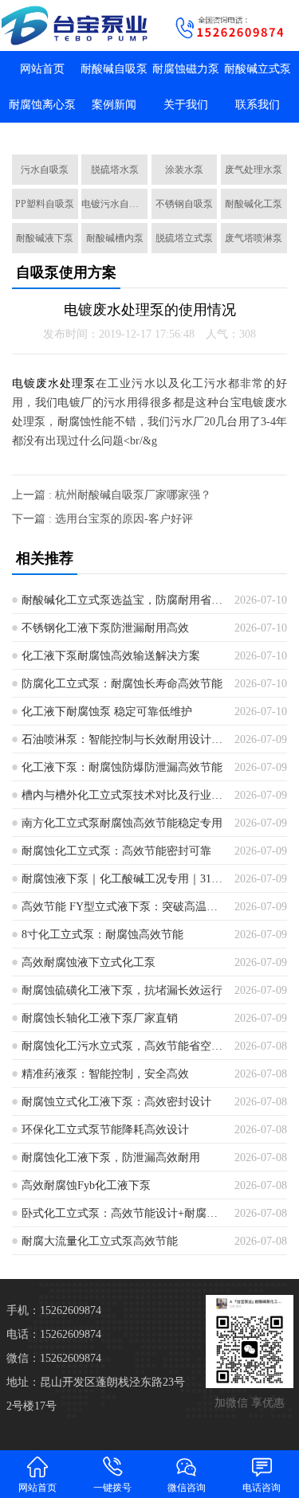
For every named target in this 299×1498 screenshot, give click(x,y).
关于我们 (185, 105)
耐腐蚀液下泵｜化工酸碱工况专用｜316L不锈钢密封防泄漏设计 (122, 879)
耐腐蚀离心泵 (42, 105)
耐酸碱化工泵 (253, 203)
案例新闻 (114, 105)
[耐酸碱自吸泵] (75, 25)
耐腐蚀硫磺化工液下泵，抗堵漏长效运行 (122, 990)
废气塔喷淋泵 (253, 238)
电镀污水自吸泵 (114, 203)
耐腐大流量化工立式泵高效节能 (100, 1241)
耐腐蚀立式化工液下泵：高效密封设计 (116, 1102)
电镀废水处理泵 (54, 383)
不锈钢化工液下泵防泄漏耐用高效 (105, 628)
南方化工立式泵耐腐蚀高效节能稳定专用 (122, 823)
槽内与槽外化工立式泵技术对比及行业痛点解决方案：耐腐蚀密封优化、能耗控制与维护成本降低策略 (122, 795)
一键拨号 (112, 1487)
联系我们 (257, 105)
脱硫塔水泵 (115, 169)
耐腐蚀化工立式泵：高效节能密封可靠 (116, 851)
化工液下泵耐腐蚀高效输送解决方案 (111, 656)
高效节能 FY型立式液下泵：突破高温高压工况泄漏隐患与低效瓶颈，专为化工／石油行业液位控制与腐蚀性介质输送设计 (122, 907)
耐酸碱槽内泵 (115, 238)
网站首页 (42, 69)
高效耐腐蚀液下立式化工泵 (88, 962)
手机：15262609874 (53, 1310)
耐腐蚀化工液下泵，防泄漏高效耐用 (111, 1158)
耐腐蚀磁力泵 (185, 69)
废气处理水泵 (253, 169)
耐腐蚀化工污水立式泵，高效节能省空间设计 (122, 1046)
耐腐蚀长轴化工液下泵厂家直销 (100, 1018)
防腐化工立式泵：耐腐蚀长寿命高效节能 (122, 684)
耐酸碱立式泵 (257, 69)
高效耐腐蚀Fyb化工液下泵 (86, 1185)
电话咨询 (261, 1487)
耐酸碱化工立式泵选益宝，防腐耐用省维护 (122, 600)
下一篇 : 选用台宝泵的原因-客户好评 (102, 519)
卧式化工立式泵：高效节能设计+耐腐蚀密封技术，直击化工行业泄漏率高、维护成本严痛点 (122, 1213)
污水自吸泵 (45, 169)
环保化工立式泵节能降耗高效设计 (105, 1130)
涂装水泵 (184, 169)
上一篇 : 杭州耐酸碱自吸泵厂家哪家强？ (111, 495)
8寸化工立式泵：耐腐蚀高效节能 (102, 935)
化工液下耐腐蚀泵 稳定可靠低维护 (107, 712)
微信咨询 (186, 1487)
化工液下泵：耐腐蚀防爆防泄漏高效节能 (122, 767)
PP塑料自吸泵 (44, 203)
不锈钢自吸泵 (184, 203)
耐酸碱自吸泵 (114, 69)
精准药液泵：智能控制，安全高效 (105, 1074)
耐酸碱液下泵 (44, 238)
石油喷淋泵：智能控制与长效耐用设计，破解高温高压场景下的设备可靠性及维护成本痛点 (122, 739)
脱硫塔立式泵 (184, 238)
